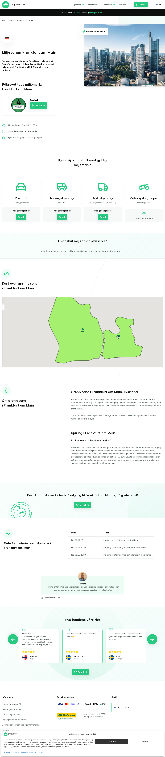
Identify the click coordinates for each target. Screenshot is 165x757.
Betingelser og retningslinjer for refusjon (21, 724)
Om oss (41, 752)
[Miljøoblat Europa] (14, 4)
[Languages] (158, 4)
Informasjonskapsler (11, 752)
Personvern (7, 730)
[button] (82, 330)
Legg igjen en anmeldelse (14, 719)
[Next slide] (152, 639)
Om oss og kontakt (11, 714)
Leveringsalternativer (12, 709)
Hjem (4, 20)
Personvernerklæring (28, 752)
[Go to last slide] (13, 639)
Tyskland (11, 20)
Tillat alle (111, 741)
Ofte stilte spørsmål (11, 704)
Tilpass (145, 741)
